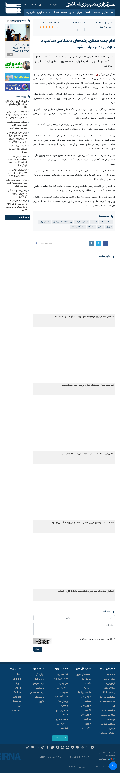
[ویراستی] (52, 747)
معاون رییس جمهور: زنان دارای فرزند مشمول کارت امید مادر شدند (16, 183)
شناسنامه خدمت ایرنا (107, 704)
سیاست (96, 12)
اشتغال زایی (44, 221)
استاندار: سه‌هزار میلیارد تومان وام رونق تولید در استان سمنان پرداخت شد (84, 316)
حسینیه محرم (62, 719)
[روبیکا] (82, 747)
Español (16, 697)
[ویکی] (32, 747)
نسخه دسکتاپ (60, 738)
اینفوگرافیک (63, 706)
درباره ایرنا (110, 674)
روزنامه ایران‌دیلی (36, 693)
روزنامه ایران (39, 679)
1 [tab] (18, 21)
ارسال (37, 649)
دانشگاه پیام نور (78, 226)
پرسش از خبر (62, 701)
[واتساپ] (28, 747)
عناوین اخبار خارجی (86, 708)
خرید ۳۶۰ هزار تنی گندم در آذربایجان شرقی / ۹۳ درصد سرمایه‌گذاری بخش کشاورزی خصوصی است (16, 205)
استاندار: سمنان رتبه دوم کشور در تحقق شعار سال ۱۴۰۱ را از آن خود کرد (86, 591)
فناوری (109, 226)
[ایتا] (62, 747)
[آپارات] (77, 747)
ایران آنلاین (39, 688)
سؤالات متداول (108, 688)
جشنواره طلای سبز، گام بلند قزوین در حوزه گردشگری (17, 193)
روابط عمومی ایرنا (107, 697)
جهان (71, 12)
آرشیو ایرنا (110, 683)
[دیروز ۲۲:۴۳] (17, 32)
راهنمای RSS (108, 693)
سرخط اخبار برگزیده (86, 681)
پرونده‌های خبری (83, 674)
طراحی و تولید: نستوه (107, 760)
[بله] (72, 747)
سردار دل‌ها (63, 683)
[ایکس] (87, 747)
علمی (32, 12)
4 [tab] (8, 21)
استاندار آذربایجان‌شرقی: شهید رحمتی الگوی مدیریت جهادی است (17, 125)
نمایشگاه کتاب (61, 697)
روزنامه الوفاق (38, 683)
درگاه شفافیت (108, 711)
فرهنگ (55, 12)
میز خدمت (110, 720)
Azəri (18, 688)
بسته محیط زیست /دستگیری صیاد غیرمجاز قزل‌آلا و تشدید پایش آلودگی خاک (17, 161)
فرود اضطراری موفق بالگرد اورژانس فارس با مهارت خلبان (16, 104)
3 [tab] (11, 21)
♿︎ (113, 765)
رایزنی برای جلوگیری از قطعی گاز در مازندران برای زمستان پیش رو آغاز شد (16, 173)
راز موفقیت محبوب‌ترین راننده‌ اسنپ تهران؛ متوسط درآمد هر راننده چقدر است (16, 115)
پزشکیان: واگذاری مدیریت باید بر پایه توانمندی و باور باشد (20, 47)
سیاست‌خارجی (43, 12)
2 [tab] (15, 21)
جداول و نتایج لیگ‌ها (61, 713)
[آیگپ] (67, 747)
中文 (19, 674)
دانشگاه (91, 226)
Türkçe (17, 693)
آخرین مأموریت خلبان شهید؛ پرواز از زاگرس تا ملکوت (17, 149)
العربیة (18, 683)
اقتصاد (87, 12)
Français (16, 711)
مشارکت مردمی (108, 715)
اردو (19, 706)
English (17, 679)
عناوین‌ (105, 12)
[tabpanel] (17, 41)
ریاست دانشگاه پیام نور (62, 221)
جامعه (64, 12)
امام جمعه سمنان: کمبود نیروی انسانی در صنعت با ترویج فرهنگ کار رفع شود (83, 522)
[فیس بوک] (47, 747)
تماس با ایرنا (109, 679)
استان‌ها (109, 27)
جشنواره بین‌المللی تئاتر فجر (60, 726)
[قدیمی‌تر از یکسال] (74, 287)
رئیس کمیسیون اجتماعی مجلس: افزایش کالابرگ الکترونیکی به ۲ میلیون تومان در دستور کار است (17, 137)
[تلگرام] (92, 747)
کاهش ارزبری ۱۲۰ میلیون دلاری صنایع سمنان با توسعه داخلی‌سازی (87, 454)
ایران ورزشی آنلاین (39, 699)
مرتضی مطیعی (82, 221)
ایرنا (90, 5)
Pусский (17, 702)
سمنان (101, 27)
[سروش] (57, 747)
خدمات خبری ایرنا (107, 733)
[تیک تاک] (42, 747)
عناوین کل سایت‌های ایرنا (84, 690)
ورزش (79, 12)
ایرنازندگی (39, 674)
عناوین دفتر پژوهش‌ (86, 717)
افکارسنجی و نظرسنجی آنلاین (61, 677)
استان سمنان (106, 221)
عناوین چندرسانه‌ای (86, 726)
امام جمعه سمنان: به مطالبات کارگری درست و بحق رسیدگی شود (88, 385)
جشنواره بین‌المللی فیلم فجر (60, 690)
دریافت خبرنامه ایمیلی (108, 726)
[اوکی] (37, 747)
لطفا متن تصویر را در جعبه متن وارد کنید (97, 639)
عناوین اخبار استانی (86, 699)
